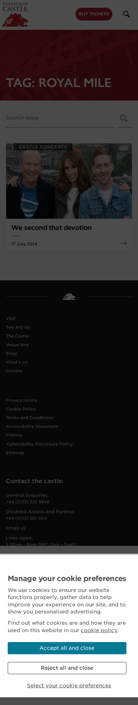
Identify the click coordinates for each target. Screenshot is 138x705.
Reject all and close (67, 668)
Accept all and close (66, 648)
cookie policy (99, 630)
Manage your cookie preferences (67, 578)
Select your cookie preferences (69, 686)
